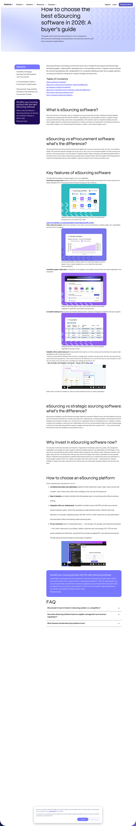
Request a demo (125, 4)
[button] (20, 4)
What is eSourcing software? (56, 82)
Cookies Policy (52, 811)
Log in (114, 4)
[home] (8, 4)
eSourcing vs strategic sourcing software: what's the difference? (68, 90)
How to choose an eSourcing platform (59, 95)
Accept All (82, 819)
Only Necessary (94, 819)
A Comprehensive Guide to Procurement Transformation (26, 83)
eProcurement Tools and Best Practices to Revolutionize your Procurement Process (27, 91)
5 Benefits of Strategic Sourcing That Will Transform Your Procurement (26, 74)
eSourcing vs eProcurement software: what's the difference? (67, 85)
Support (108, 4)
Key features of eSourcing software (58, 87)
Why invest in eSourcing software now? (59, 92)
